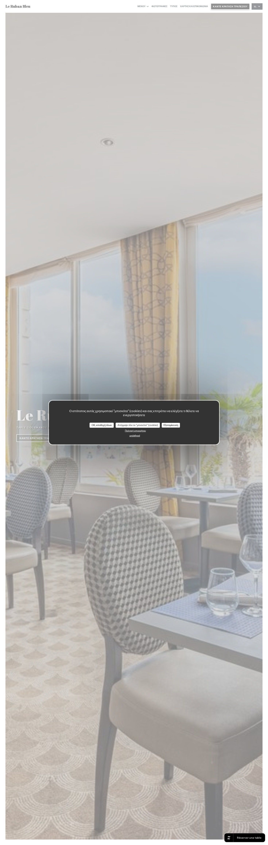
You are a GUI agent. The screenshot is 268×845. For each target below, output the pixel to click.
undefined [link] (134, 435)
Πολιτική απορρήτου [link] (135, 430)
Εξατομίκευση (171, 425)
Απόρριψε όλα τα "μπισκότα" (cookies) (138, 425)
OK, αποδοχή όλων (102, 425)
